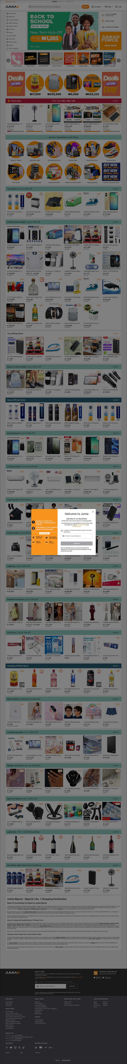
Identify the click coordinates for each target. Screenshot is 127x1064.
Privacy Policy (82, 525)
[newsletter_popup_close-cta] (93, 512)
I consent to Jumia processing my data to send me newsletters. (78, 531)
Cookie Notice (76, 526)
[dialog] (63, 532)
